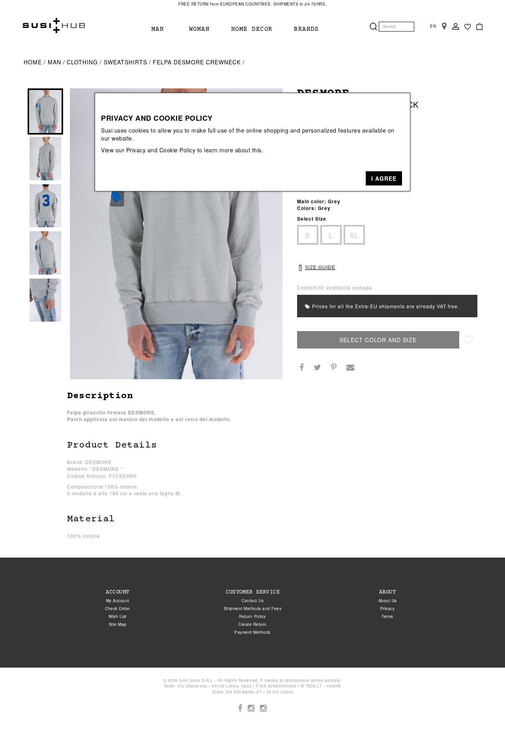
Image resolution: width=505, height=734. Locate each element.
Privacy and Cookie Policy (161, 150)
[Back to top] (483, 712)
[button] (384, 178)
